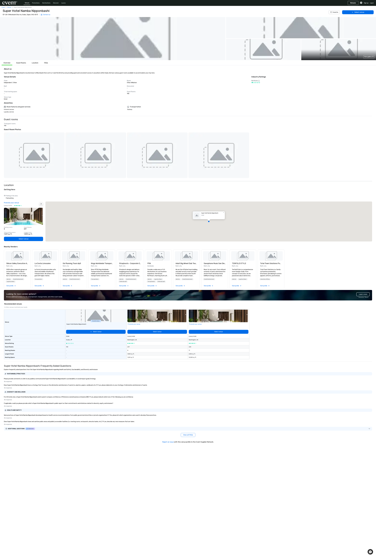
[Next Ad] (41, 203)
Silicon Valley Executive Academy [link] (17, 263)
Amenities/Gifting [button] (265, 279)
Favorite (335, 12)
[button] (112, 38)
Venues (27, 3)
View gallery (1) (369, 57)
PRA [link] (149, 263)
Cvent (3, 7)
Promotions (36, 3)
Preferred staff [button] (123, 281)
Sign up (366, 3)
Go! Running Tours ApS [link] (72, 263)
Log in (372, 3)
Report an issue (168, 442)
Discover (56, 3)
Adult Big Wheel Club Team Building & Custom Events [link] (186, 263)
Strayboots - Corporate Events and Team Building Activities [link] (130, 263)
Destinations (46, 3)
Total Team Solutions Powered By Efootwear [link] (271, 263)
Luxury (63, 3)
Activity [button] (8, 279)
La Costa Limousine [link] (43, 263)
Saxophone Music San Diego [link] (215, 263)
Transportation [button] (38, 279)
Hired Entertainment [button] (18, 279)
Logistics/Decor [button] (10, 281)
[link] (17, 256)
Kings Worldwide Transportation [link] (102, 263)
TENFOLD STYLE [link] (239, 263)
